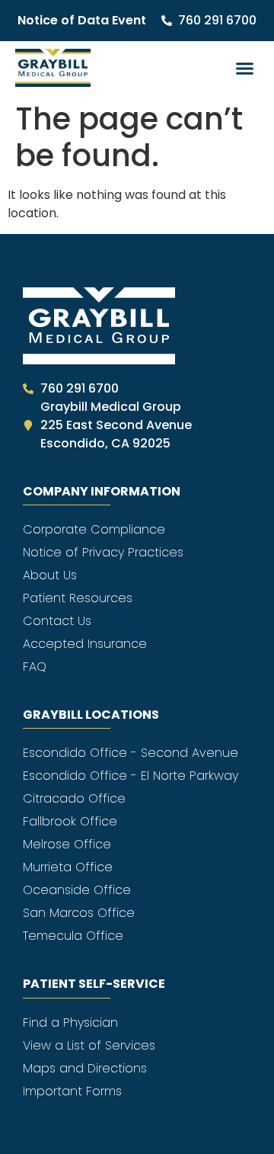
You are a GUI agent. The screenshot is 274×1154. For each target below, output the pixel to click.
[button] (245, 67)
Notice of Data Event (82, 20)
